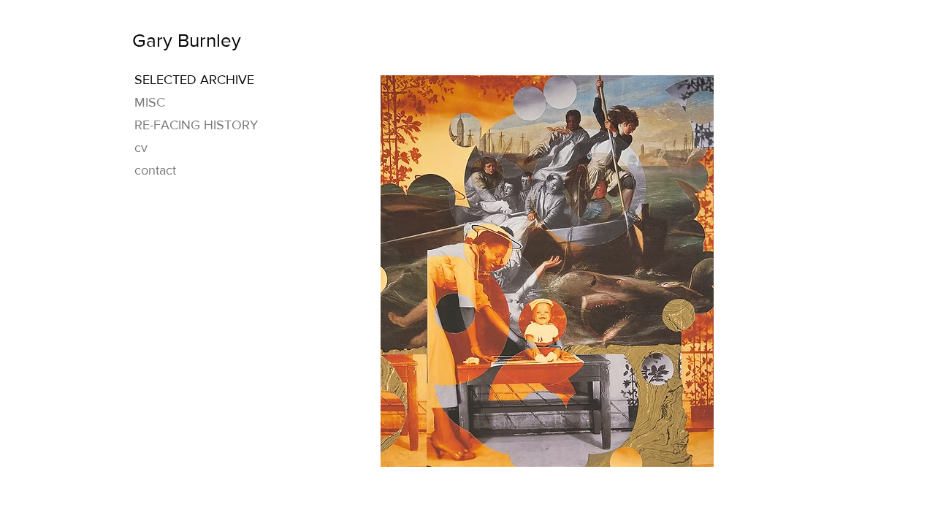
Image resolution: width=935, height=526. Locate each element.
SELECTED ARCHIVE (194, 79)
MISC (149, 102)
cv (141, 147)
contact (155, 170)
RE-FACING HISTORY (196, 125)
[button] (547, 271)
